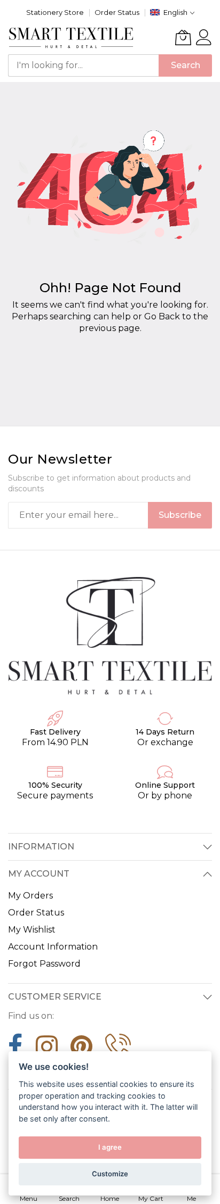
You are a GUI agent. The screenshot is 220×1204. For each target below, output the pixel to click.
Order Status (117, 12)
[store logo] (71, 37)
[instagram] (47, 1050)
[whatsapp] (118, 1050)
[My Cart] (183, 37)
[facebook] (15, 1050)
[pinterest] (81, 1050)
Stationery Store (55, 12)
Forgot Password (44, 964)
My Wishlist (32, 930)
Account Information (53, 947)
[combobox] (83, 65)
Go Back (162, 316)
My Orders (30, 895)
